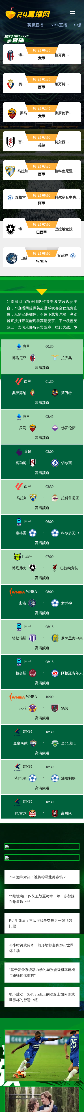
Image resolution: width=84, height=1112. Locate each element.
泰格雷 (21, 533)
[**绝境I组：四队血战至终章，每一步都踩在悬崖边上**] (7, 857)
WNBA (31, 591)
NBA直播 (59, 25)
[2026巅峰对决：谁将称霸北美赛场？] (7, 846)
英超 (27, 451)
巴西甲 (27, 556)
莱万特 (66, 393)
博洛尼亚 (19, 358)
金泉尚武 (20, 743)
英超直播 (35, 25)
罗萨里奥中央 (72, 638)
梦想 (64, 708)
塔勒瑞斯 (19, 638)
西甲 (27, 381)
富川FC (67, 813)
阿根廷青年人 (72, 673)
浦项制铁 (68, 778)
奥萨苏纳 (19, 393)
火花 (22, 708)
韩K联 (27, 732)
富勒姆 (21, 463)
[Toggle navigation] (73, 13)
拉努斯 (21, 673)
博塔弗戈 (19, 568)
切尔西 (66, 463)
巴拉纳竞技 (69, 568)
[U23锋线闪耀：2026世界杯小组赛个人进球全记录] (42, 1055)
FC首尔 (20, 813)
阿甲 (27, 521)
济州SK (20, 778)
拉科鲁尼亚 (70, 498)
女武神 (66, 603)
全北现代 (68, 743)
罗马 (22, 428)
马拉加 (22, 498)
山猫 (22, 603)
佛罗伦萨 (68, 428)
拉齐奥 (66, 358)
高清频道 (42, 368)
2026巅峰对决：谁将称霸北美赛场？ (37, 877)
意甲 (26, 346)
